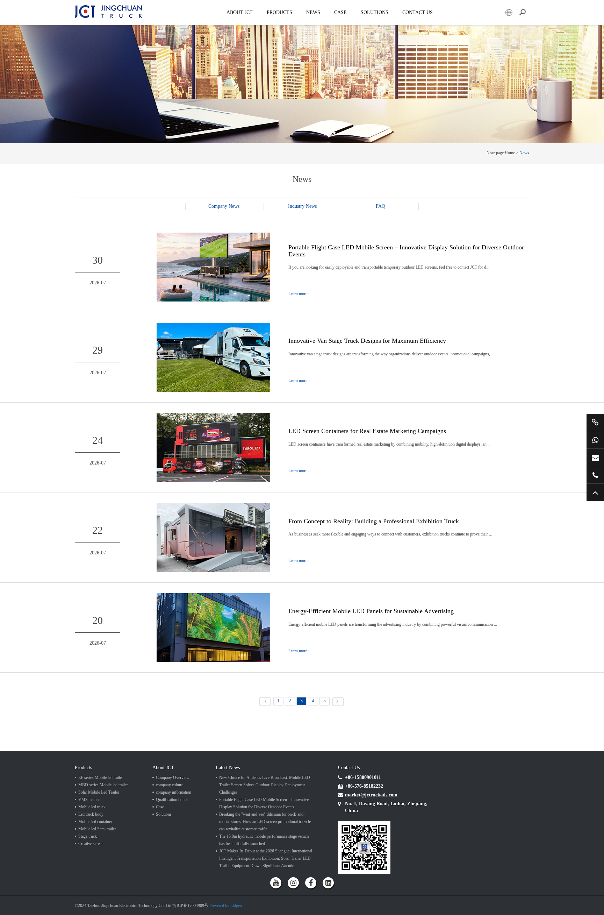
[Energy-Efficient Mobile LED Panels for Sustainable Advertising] (213, 627)
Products (279, 12)
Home (510, 152)
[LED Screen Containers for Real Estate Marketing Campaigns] (213, 446)
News (313, 12)
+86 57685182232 (595, 474)
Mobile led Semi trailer (97, 829)
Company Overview (172, 777)
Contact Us (417, 12)
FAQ (380, 206)
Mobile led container (95, 821)
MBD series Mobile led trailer (103, 784)
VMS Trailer (89, 799)
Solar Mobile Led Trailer (98, 792)
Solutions (164, 814)
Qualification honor (172, 799)
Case (340, 12)
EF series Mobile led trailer (100, 777)
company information (173, 792)
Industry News (302, 206)
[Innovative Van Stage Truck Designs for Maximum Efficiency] (213, 357)
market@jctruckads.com (595, 457)
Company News (223, 206)
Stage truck (87, 836)
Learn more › (299, 293)
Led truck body (90, 814)
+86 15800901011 (595, 439)
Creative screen (90, 843)
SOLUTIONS (374, 12)
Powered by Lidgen (225, 905)
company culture (169, 784)
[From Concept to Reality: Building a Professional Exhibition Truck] (213, 537)
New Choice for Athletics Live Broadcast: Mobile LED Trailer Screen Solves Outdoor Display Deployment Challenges (264, 785)
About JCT (239, 12)
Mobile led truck (92, 806)
